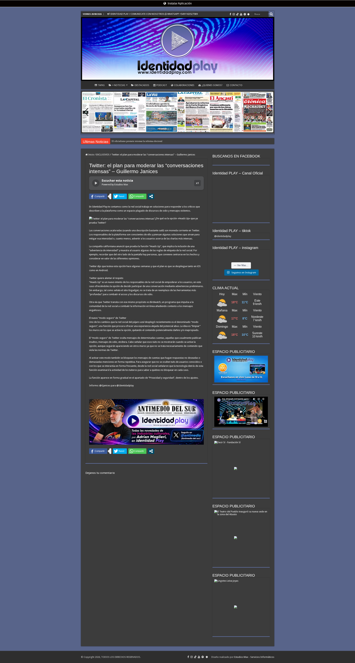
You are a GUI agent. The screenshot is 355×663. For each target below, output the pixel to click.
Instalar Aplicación (179, 3)
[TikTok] (237, 14)
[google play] (248, 14)
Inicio (91, 154)
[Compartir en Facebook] (98, 196)
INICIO (87, 85)
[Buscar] (271, 14)
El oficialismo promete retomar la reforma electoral (137, 141)
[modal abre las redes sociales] (151, 196)
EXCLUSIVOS (102, 154)
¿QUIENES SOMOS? (212, 85)
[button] (268, 112)
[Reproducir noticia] (95, 183)
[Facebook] (230, 14)
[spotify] (244, 14)
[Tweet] (120, 196)
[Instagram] (233, 14)
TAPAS (101, 85)
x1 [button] (197, 183)
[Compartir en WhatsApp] (137, 196)
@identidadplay (222, 236)
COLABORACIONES (184, 85)
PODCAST (161, 85)
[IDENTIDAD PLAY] (177, 49)
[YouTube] (241, 14)
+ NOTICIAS (118, 85)
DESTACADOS (142, 85)
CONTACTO (236, 85)
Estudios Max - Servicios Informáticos (254, 657)
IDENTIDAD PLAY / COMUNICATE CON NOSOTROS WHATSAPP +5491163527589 (154, 14)
